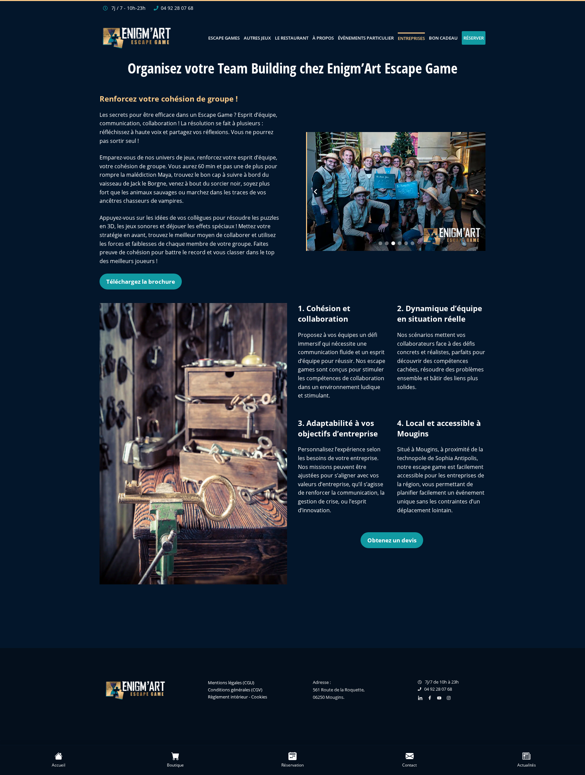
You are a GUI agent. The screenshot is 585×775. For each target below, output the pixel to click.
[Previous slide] (315, 192)
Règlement (219, 697)
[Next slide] (477, 192)
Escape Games (224, 38)
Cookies (259, 697)
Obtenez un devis (391, 540)
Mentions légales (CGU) (231, 683)
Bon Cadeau (443, 38)
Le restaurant (291, 38)
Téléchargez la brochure (140, 281)
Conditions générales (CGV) (235, 690)
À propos (323, 38)
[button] (380, 243)
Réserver (473, 38)
